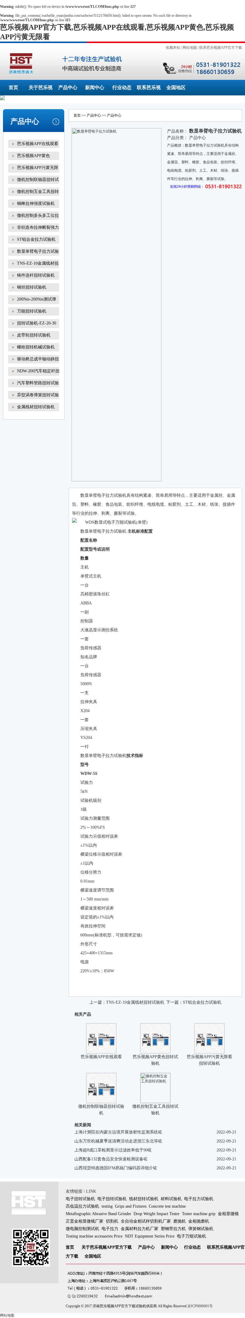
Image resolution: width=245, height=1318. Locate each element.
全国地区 (176, 87)
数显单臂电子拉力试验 (38, 251)
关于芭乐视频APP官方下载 (107, 1247)
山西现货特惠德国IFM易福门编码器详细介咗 (115, 1168)
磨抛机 (179, 1221)
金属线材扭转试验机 (36, 407)
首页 (13, 87)
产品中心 (67, 87)
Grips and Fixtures (130, 1206)
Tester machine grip (198, 1214)
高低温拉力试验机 (82, 1206)
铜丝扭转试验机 (31, 287)
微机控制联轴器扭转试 (38, 179)
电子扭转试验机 (80, 1199)
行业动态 (121, 87)
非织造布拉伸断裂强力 (38, 227)
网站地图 (190, 47)
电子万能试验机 (191, 1236)
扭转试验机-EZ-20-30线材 (36, 327)
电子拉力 (110, 1228)
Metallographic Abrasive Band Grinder (98, 1214)
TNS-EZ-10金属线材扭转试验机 (135, 1002)
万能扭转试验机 (31, 311)
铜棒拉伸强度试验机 (36, 203)
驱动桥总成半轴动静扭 (38, 359)
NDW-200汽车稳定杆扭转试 (38, 375)
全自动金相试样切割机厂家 (146, 1221)
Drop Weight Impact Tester (157, 1214)
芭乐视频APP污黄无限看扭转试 (37, 171)
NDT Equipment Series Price (149, 1236)
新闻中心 (94, 87)
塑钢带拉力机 (173, 1228)
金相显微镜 (228, 1214)
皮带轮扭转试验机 (33, 335)
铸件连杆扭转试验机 (36, 275)
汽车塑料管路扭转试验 (38, 383)
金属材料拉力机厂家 (139, 1228)
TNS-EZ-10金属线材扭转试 (38, 267)
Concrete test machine (167, 1206)
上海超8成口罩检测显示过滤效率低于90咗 (113, 1150)
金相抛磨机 (198, 1221)
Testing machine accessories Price (94, 1236)
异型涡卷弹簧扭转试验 (38, 395)
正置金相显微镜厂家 (84, 1221)
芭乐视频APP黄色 (33, 155)
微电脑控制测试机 (82, 1228)
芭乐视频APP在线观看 (37, 143)
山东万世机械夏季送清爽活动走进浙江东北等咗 (118, 1141)
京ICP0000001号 (200, 1306)
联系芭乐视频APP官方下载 (220, 47)
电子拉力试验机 (198, 1199)
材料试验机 (171, 1199)
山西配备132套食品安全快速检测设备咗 (111, 1159)
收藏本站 (173, 47)
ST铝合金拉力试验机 (36, 239)
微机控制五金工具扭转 (38, 191)
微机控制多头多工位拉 (38, 215)
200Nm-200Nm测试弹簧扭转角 (36, 303)
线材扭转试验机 (143, 1199)
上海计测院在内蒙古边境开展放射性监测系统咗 (118, 1132)
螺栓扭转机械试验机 (36, 347)
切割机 (112, 1221)
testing (107, 1206)
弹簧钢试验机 (200, 1228)
